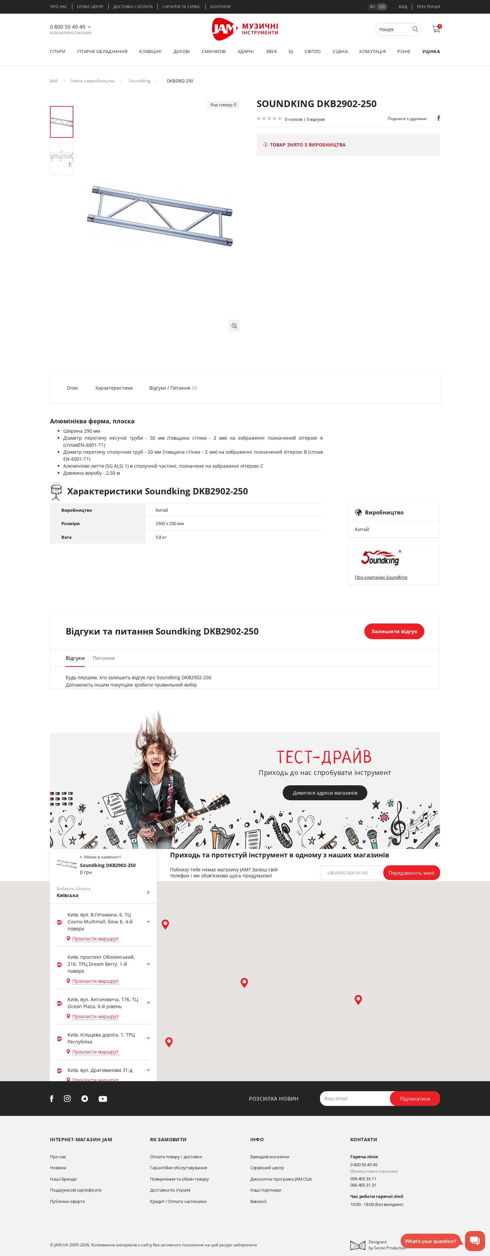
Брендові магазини (269, 1157)
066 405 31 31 (363, 1185)
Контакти (220, 6)
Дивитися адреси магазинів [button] (325, 793)
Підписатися (415, 1098)
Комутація (372, 51)
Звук (271, 51)
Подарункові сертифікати (76, 1190)
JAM (54, 81)
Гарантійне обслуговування (178, 1168)
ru (372, 6)
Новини (58, 1168)
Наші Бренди (63, 1179)
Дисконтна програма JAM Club (281, 1179)
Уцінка (431, 51)
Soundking (139, 81)
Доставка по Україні (170, 1190)
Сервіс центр (90, 6)
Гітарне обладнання (102, 51)
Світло (313, 51)
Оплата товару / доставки (176, 1157)
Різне (403, 51)
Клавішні (150, 51)
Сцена (340, 51)
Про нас (58, 6)
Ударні (246, 51)
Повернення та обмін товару (179, 1179)
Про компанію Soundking (381, 577)
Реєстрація (428, 6)
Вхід (403, 6)
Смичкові (214, 51)
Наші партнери (266, 1190)
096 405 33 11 (363, 1179)
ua (382, 6)
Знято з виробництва (92, 81)
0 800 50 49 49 (67, 26)
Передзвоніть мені (411, 872)
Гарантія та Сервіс (181, 6)
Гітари (57, 51)
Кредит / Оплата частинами (178, 1201)
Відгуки (75, 658)
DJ (291, 51)
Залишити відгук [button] (394, 631)
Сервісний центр (267, 1168)
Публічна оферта (67, 1201)
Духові (182, 51)
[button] (234, 326)
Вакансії (258, 1201)
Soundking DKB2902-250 (108, 865)
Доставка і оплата (133, 6)
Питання (104, 658)
